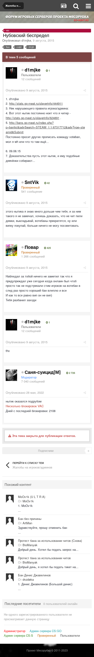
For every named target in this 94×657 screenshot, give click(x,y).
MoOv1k (28, 501)
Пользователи (70, 635)
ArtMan (27, 523)
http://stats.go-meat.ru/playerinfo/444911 (36, 103)
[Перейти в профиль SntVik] (11, 185)
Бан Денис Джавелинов (34, 575)
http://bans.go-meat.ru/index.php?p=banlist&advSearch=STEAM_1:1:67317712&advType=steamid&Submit (45, 127)
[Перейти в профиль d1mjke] (11, 73)
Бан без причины (29, 519)
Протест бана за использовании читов (44, 558)
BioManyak (30, 545)
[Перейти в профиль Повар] (11, 250)
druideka (28, 579)
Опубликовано (26, 90)
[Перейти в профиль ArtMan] (10, 521)
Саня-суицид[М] (43, 372)
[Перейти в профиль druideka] (10, 577)
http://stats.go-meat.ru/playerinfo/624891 (32, 118)
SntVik (32, 182)
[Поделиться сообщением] (85, 90)
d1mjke (26, 40)
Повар (32, 247)
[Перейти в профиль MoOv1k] (10, 499)
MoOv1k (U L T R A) (31, 497)
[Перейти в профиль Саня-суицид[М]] (11, 375)
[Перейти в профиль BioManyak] (10, 543)
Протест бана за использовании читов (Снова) (50, 541)
